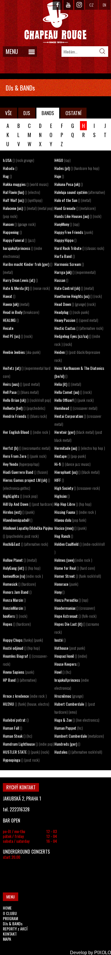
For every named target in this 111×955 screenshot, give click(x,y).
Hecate (8, 328)
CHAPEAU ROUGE (55, 22)
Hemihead (75, 408)
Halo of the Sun (72, 200)
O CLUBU (10, 913)
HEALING (11, 320)
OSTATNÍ (73, 113)
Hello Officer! (74, 400)
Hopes (17, 624)
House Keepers (67, 664)
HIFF (59, 480)
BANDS (48, 113)
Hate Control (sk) (74, 288)
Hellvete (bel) (24, 408)
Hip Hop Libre (72, 504)
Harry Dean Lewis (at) (20, 280)
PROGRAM (10, 918)
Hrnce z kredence (25, 696)
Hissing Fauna (75, 512)
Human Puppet (68, 728)
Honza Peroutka (71, 600)
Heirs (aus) (21, 384)
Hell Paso (21, 392)
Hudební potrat (16, 720)
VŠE (8, 113)
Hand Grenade (75, 208)
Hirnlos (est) (18, 512)
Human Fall (12, 728)
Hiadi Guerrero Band (25, 472)
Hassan (61, 280)
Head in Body (21, 312)
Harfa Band (64, 256)
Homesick (19, 584)
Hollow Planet (20, 560)
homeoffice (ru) (23, 576)
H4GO (62, 160)
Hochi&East (25, 544)
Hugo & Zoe (76, 720)
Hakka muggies (25, 184)
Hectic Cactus (78, 328)
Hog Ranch (63, 536)
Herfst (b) (26, 448)
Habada (10, 168)
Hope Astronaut (75, 616)
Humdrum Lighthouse (28, 744)
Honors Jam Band (17, 592)
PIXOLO (102, 952)
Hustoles (78, 752)
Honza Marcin (14, 600)
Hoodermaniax (74, 608)
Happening (12, 232)
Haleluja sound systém (79, 192)
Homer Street (77, 576)
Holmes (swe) (73, 560)
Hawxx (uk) (16, 304)
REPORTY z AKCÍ (15, 929)
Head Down (75, 304)
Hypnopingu (21, 760)
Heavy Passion (76, 320)
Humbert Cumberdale (79, 736)
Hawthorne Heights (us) (78, 296)
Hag (7, 176)
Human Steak (17, 736)
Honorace (66, 584)
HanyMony (66, 224)
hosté (60, 640)
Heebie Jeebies (21, 352)
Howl (62, 672)
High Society (77, 488)
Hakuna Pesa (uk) (68, 184)
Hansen (19, 224)
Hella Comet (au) (73, 392)
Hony (59, 592)
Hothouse (69, 648)
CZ (91, 5)
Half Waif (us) (22, 200)
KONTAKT (10, 934)
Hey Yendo (21, 464)
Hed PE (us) (17, 336)
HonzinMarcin (14, 608)
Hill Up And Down (28, 504)
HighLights (20, 496)
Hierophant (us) (77, 472)
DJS (26, 113)
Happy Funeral (19, 240)
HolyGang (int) (21, 568)
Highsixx (62, 496)
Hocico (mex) (70, 528)
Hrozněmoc (68, 696)
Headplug (71, 312)
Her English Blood (26, 432)
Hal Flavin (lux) (21, 192)
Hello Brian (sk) (27, 400)
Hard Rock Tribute (79, 248)
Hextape (70, 456)
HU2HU (26, 704)
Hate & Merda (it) (26, 288)
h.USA (18, 160)
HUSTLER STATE (26, 752)
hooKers (15, 616)
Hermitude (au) (79, 448)
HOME (7, 908)
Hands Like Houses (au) (77, 216)
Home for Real (74, 568)
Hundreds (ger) (67, 744)
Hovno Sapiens (18, 672)
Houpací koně (70, 656)
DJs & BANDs (12, 923)
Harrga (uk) (75, 272)
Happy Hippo (65, 240)
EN (104, 5)
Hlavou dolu (70, 520)
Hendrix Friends (25, 416)
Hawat (9, 296)
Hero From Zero (24, 456)
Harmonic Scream (69, 264)
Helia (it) (67, 384)
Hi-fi (72, 464)
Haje (59, 176)
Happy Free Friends (73, 232)
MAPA (7, 939)
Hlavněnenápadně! (17, 520)
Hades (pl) (76, 168)
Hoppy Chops (23, 640)
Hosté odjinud (21, 648)
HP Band (19, 680)
